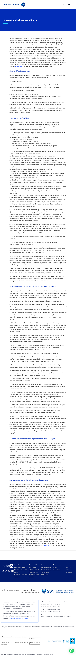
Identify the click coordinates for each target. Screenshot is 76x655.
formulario (18, 67)
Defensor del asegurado (21, 642)
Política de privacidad (21, 637)
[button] (64, 4)
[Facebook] (9, 571)
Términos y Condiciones (7, 637)
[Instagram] (6, 571)
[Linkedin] (3, 571)
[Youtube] (12, 571)
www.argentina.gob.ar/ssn (30, 592)
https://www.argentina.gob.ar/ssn (19, 618)
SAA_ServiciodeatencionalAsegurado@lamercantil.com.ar (56, 616)
